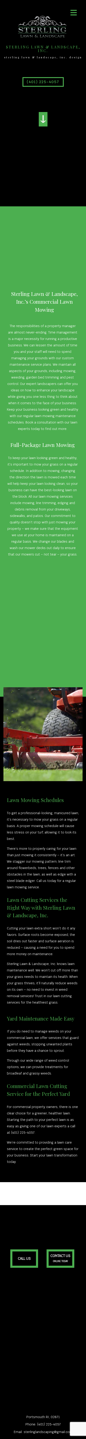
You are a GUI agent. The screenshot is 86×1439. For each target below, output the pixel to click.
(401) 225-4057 (43, 81)
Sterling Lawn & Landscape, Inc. (43, 49)
